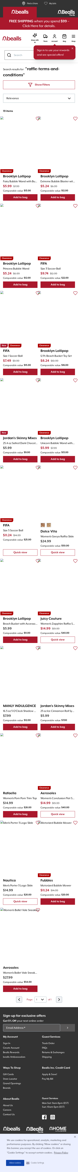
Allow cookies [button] (15, 1163)
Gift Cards (8, 1074)
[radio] (43, 525)
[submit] (67, 1028)
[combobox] (39, 98)
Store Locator (10, 1079)
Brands (7, 1088)
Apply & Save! (49, 1074)
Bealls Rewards (11, 1052)
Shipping (47, 1057)
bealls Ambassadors (14, 1057)
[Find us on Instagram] (52, 1117)
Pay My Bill (47, 1079)
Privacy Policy (61, 1152)
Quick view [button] (25, 553)
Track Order (48, 1043)
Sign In (6, 1043)
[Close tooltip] (72, 48)
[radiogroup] (46, 525)
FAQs (44, 1048)
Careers (7, 1110)
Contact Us (9, 1114)
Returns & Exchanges (53, 1052)
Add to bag (25, 198)
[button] (35, 1163)
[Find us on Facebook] (44, 1117)
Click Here (30, 26)
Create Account (11, 1048)
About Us (8, 1105)
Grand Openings (12, 1083)
